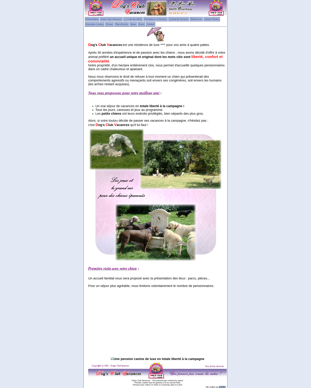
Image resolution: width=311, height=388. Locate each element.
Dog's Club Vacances (111, 19)
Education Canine (94, 24)
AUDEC (222, 387)
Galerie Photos (211, 19)
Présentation (92, 19)
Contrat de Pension (178, 19)
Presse (109, 24)
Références (196, 19)
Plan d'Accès (121, 24)
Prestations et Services (155, 19)
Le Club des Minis (133, 19)
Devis (141, 24)
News (133, 24)
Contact (150, 24)
